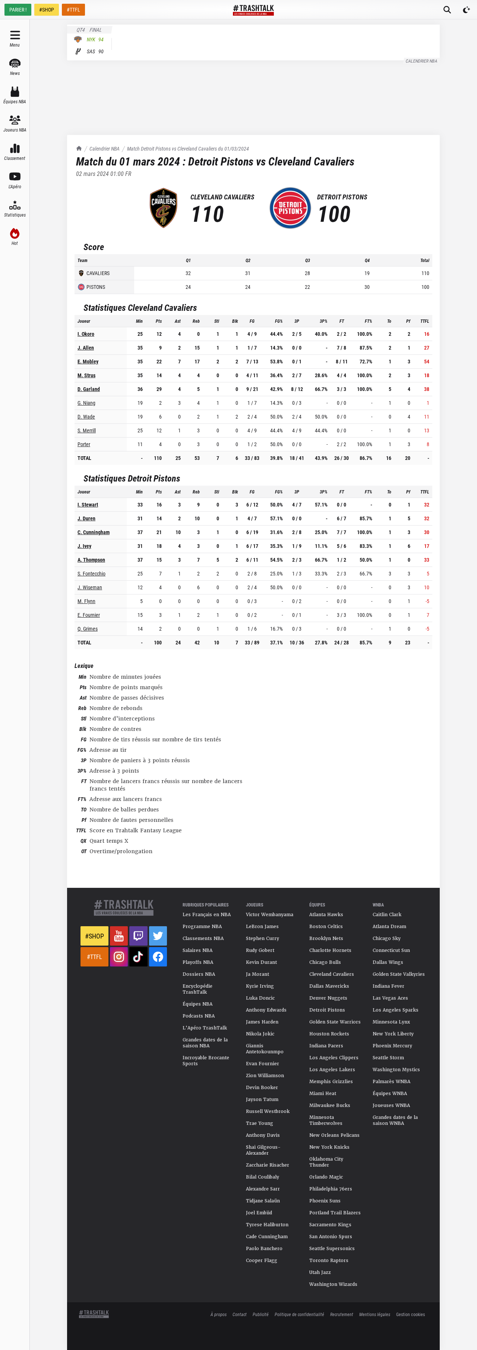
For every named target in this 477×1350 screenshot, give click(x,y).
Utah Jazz (320, 1272)
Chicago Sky (387, 938)
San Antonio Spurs (330, 1237)
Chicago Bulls (325, 962)
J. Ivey (84, 545)
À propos (219, 1314)
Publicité (261, 1314)
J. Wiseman (90, 587)
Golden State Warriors (335, 1022)
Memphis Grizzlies (331, 1082)
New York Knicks (329, 1147)
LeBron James (262, 927)
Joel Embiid (259, 1213)
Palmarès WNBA (391, 1082)
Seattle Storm (388, 1058)
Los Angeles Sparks (395, 1010)
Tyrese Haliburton (267, 1225)
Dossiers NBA (199, 974)
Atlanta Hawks (326, 915)
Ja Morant (257, 974)
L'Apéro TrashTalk (205, 1028)
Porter (84, 444)
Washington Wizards (333, 1284)
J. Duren (86, 518)
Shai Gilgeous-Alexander (263, 1150)
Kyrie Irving (260, 986)
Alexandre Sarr (263, 1189)
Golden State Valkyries (399, 974)
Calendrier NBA (421, 61)
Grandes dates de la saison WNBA (395, 1120)
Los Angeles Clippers (333, 1058)
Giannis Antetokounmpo (265, 1049)
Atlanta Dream (389, 927)
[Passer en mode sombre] (467, 10)
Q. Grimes (88, 628)
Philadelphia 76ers (330, 1189)
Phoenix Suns (325, 1201)
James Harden (262, 1022)
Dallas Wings (388, 962)
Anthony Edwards (266, 1010)
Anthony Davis (263, 1135)
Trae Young (259, 1123)
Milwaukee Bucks (329, 1105)
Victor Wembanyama (269, 915)
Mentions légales (374, 1314)
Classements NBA (203, 938)
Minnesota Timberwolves (325, 1120)
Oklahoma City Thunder (326, 1162)
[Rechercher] (447, 10)
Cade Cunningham (267, 1237)
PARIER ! (17, 9)
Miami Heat (322, 1094)
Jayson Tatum (262, 1100)
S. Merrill (87, 430)
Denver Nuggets (328, 998)
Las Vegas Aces (390, 998)
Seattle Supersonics (332, 1249)
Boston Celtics (326, 927)
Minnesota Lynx (391, 1022)
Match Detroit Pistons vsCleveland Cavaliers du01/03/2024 (188, 148)
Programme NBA (202, 927)
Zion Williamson (265, 1076)
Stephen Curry (262, 938)
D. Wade (86, 416)
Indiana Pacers (326, 1046)
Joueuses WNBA (391, 1105)
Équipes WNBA (390, 1094)
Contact (240, 1314)
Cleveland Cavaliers (331, 974)
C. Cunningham (94, 532)
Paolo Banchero (264, 1249)
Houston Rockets (329, 1034)
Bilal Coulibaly (262, 1177)
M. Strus (86, 375)
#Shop (94, 935)
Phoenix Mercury (392, 1046)
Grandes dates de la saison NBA (205, 1043)
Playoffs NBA (198, 962)
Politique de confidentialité (299, 1314)
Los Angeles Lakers (332, 1070)
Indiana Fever (388, 986)
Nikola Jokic (260, 1034)
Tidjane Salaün (263, 1201)
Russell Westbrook (268, 1111)
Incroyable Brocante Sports (206, 1061)
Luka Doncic (260, 998)
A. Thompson (91, 559)
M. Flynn (86, 601)
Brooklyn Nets (326, 938)
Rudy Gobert (260, 950)
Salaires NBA (197, 950)
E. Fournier (89, 614)
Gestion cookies (410, 1314)
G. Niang (86, 402)
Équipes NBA (197, 1004)
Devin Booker (262, 1088)
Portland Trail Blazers (335, 1213)
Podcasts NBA (199, 1016)
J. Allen (86, 347)
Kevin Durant (261, 962)
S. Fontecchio (91, 573)
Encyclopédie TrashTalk (197, 989)
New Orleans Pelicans (334, 1135)
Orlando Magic (326, 1177)
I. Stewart (88, 504)
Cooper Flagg (261, 1261)
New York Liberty (393, 1034)
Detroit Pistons (327, 1010)
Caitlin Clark (387, 915)
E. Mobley (88, 361)
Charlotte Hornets (330, 950)
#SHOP (46, 9)
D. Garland (89, 388)
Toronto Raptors (328, 1261)
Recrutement (341, 1314)
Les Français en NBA (207, 915)
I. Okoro (86, 333)
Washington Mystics (396, 1070)
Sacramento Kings (330, 1225)
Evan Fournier (262, 1064)
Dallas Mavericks (329, 986)
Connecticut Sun (391, 950)
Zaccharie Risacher (267, 1165)
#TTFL (73, 9)
